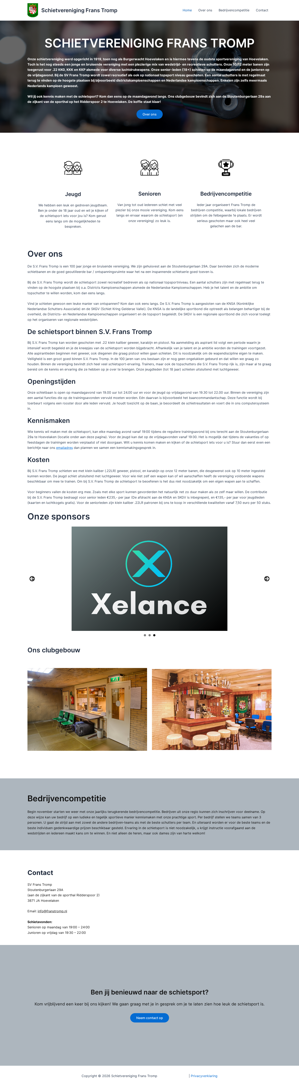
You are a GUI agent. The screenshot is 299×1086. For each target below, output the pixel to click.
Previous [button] (32, 578)
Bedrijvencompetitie (234, 10)
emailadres (64, 448)
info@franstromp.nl (52, 911)
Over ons (205, 10)
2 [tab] (149, 635)
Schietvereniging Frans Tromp (79, 10)
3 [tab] (154, 635)
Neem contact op (149, 1018)
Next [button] (267, 578)
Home (187, 10)
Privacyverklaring (204, 1076)
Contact (262, 10)
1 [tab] (145, 635)
